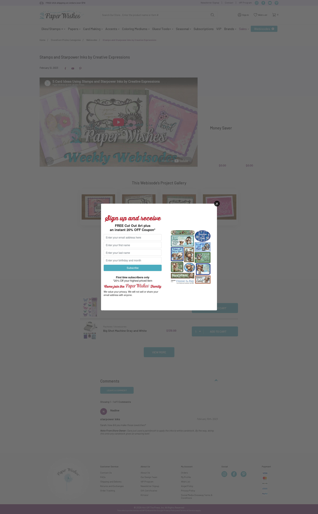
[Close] (217, 203)
